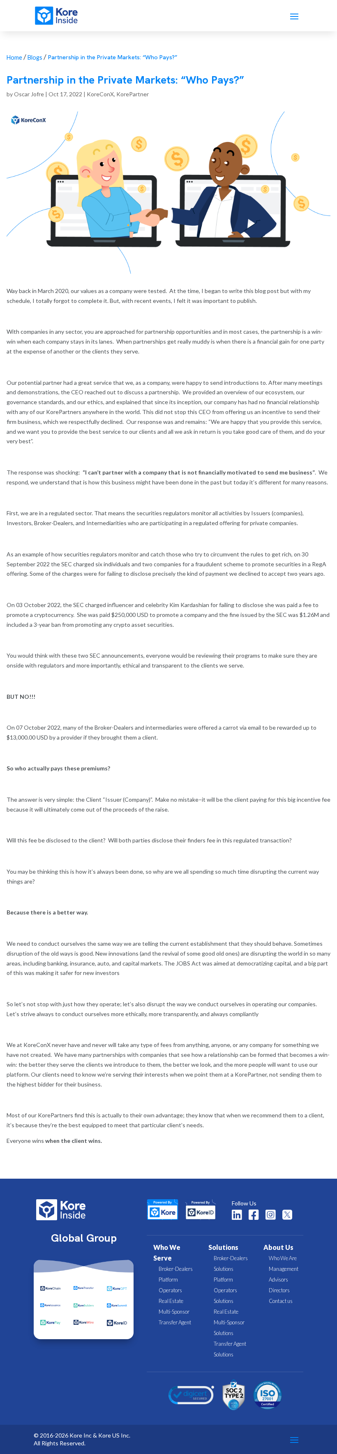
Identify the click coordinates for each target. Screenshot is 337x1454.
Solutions (223, 1247)
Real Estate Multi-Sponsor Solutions (229, 1322)
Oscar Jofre (29, 94)
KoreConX (100, 94)
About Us (278, 1247)
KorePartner (132, 94)
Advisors (278, 1279)
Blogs (35, 57)
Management (283, 1269)
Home (14, 57)
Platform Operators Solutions (225, 1290)
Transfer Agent (175, 1322)
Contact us (281, 1301)
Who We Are (283, 1258)
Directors (279, 1290)
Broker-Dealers (176, 1269)
